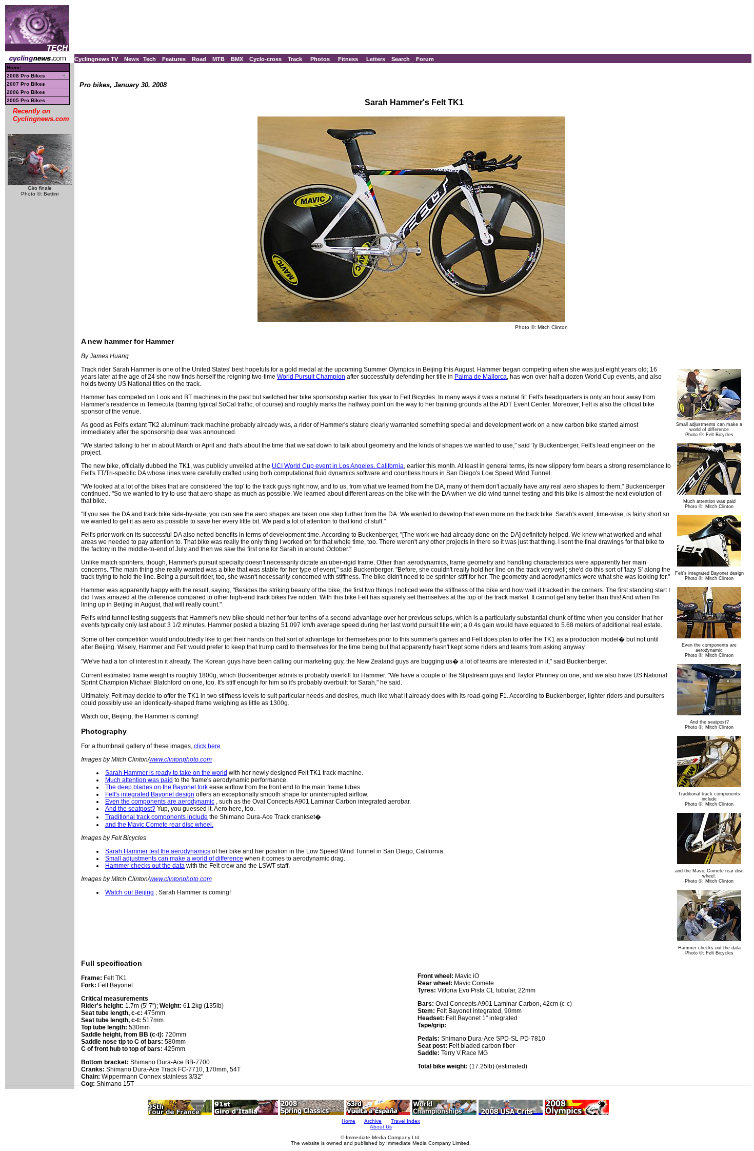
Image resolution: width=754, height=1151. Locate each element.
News (131, 59)
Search (400, 59)
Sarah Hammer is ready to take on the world (166, 772)
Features (174, 59)
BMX (237, 59)
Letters (375, 59)
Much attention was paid (139, 780)
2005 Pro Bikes (26, 100)
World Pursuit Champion (311, 376)
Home (14, 67)
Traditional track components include (156, 817)
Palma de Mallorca (480, 376)
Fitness (348, 59)
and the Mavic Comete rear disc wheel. (159, 824)
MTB (218, 59)
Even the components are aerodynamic (159, 801)
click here (207, 746)
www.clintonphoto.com (180, 759)
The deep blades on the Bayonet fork (156, 787)
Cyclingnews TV (96, 59)
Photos (320, 59)
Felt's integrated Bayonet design (149, 794)
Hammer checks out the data (145, 865)
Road (199, 59)
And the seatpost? (130, 808)
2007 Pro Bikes (26, 84)
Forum (425, 59)
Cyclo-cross (265, 59)
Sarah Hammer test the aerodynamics (157, 851)
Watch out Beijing (129, 892)
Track (295, 59)
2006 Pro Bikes (26, 92)
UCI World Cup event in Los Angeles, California (338, 466)
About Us (381, 1126)
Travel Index (405, 1121)
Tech (149, 59)
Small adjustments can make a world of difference (174, 858)
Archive (373, 1121)
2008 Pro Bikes (26, 76)
